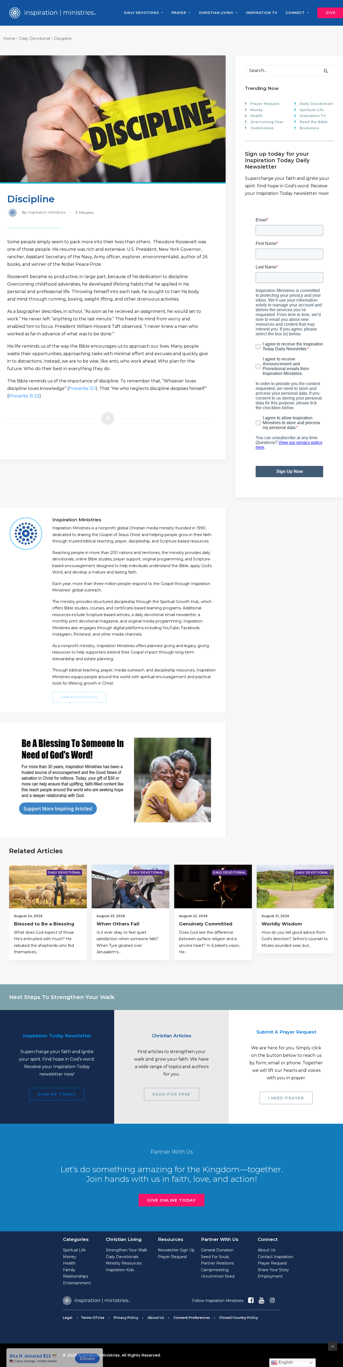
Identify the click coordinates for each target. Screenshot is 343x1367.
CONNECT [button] (295, 13)
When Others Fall (117, 923)
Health (256, 115)
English (285, 1362)
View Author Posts (79, 697)
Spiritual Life (312, 110)
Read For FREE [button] (171, 1094)
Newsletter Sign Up (176, 1250)
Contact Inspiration (275, 1256)
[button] (325, 70)
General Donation (217, 1250)
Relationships (75, 1276)
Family (69, 1269)
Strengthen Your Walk (126, 1250)
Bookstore (309, 128)
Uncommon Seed (217, 1276)
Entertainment (77, 1283)
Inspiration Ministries (47, 212)
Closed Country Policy (238, 1318)
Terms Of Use (92, 1318)
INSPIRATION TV (261, 13)
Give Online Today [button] (171, 1200)
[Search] (289, 70)
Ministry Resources (123, 1263)
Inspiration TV (313, 115)
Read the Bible (313, 122)
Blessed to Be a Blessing (44, 923)
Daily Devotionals (316, 103)
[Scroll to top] (332, 1345)
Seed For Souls (215, 1256)
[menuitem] (143, 13)
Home (9, 38)
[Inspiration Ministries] (52, 12)
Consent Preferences (191, 1318)
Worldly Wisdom (282, 923)
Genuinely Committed (205, 923)
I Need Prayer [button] (286, 1097)
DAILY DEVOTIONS (141, 13)
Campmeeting (215, 1269)
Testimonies (262, 128)
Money (256, 110)
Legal (67, 1318)
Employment (270, 1276)
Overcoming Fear (267, 122)
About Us (266, 1250)
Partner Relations (217, 1263)
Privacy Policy (126, 1318)
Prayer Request (264, 103)
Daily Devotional (34, 38)
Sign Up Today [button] (57, 1094)
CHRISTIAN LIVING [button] (216, 13)
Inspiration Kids (120, 1269)
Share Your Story (273, 1269)
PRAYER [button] (179, 13)
